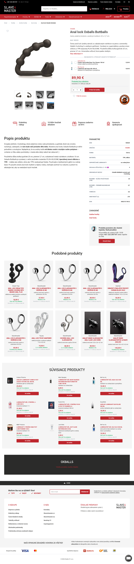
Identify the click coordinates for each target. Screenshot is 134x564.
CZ (124, 2)
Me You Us (81, 67)
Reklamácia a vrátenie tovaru (18, 524)
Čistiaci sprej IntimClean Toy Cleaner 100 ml (91, 62)
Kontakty (117, 2)
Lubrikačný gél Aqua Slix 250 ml (87, 68)
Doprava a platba (92, 2)
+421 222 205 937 (12, 2)
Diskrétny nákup (13, 513)
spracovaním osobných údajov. (111, 492)
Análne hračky (23, 23)
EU (129, 2)
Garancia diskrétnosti (79, 2)
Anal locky (34, 23)
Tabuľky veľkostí (13, 520)
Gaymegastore (48, 524)
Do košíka (27, 393)
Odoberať (84, 492)
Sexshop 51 (47, 520)
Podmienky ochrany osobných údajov (20, 531)
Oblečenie (58, 17)
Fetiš (47, 17)
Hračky (25, 17)
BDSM (36, 17)
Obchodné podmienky (15, 527)
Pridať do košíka (94, 90)
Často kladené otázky (106, 2)
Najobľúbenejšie (10, 17)
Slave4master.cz (49, 513)
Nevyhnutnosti (74, 17)
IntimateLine (81, 61)
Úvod (5, 23)
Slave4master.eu (49, 517)
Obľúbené (94, 9)
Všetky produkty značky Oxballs (67, 467)
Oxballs (72, 29)
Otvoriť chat (107, 241)
